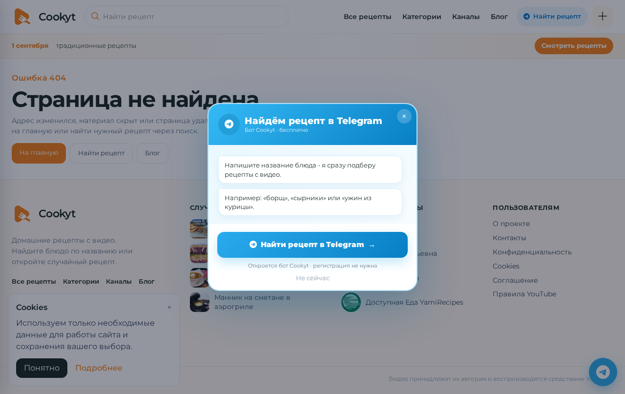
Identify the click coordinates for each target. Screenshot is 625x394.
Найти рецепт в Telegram (318, 244)
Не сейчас (313, 278)
